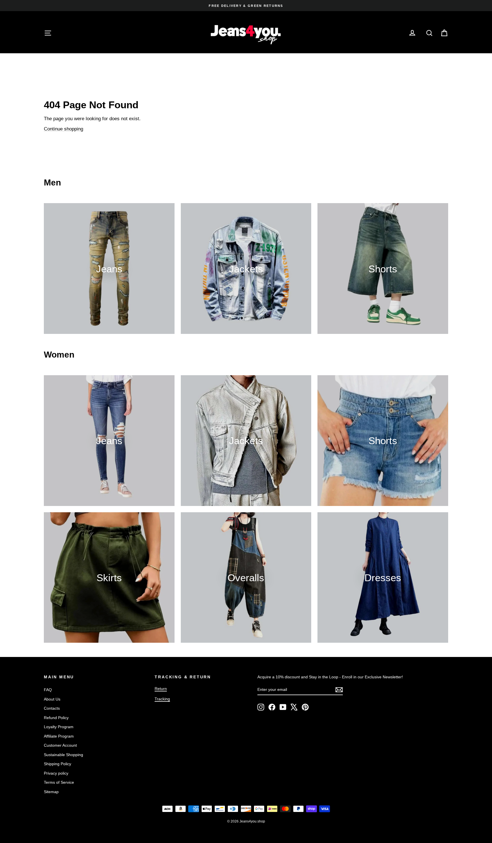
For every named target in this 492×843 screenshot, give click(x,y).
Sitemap (51, 791)
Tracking (162, 699)
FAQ (48, 689)
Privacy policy (56, 773)
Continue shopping (63, 129)
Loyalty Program (58, 726)
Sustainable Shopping (63, 754)
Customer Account (60, 745)
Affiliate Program (59, 736)
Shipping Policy (57, 764)
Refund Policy (56, 717)
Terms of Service (59, 782)
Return (161, 688)
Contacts (52, 708)
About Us (52, 699)
